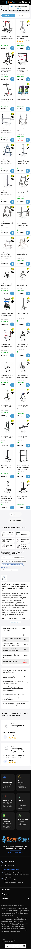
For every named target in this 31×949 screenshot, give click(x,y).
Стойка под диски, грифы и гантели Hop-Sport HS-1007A (22, 70)
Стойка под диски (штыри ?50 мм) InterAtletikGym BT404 (6, 161)
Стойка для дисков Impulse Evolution (22, 497)
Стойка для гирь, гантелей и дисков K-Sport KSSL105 (6, 346)
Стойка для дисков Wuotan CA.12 (22, 436)
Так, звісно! (18, 8)
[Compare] (6, 32)
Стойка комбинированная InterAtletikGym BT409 (22, 223)
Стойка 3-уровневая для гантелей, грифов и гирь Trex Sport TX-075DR (23, 467)
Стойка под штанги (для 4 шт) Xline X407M (23, 191)
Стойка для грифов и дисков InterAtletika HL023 (22, 406)
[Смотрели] (16, 946)
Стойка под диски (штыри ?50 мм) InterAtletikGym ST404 (6, 254)
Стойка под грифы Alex (23, 99)
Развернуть (14, 622)
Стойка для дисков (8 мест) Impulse (22, 37)
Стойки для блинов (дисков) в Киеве (12, 564)
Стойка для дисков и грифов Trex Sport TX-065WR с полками (6, 498)
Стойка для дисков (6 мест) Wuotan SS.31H (6, 405)
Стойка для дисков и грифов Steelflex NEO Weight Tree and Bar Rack (18, 750)
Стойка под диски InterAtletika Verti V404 (22, 253)
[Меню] (3, 2)
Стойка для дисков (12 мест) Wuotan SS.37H (7, 436)
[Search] (20, 2)
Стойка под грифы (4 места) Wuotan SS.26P (7, 284)
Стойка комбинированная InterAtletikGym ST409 (6, 130)
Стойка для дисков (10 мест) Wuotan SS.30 (23, 284)
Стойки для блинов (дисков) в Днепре (13, 557)
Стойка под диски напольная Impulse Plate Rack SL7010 (7, 70)
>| (19, 514)
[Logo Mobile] (11, 2)
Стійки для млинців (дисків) (9, 570)
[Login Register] (26, 2)
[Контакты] (23, 2)
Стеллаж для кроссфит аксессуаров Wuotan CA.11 (7, 315)
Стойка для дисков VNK (23, 313)
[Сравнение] (24, 946)
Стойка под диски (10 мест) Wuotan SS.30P (22, 345)
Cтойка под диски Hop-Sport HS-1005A (7, 100)
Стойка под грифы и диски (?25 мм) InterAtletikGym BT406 (6, 192)
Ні (23, 8)
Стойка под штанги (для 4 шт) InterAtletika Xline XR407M (7, 223)
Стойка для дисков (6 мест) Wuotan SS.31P (6, 376)
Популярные (22, 15)
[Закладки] (20, 946)
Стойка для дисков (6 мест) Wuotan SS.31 (6, 466)
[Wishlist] (9, 32)
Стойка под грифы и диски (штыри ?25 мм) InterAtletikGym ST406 (23, 161)
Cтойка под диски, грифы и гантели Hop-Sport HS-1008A (7, 38)
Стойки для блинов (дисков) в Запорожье (14, 561)
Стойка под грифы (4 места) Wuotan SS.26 (22, 376)
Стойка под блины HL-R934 (23, 129)
